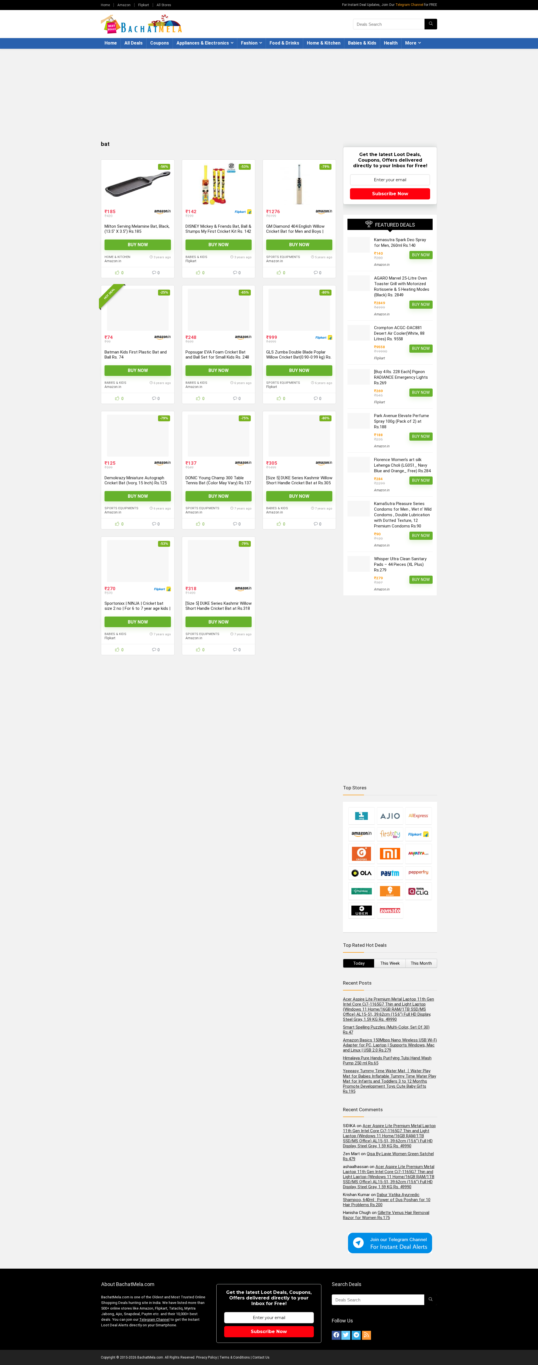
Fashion (249, 43)
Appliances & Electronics (203, 43)
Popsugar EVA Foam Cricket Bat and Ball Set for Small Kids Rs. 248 (217, 355)
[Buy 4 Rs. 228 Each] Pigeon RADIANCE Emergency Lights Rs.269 (401, 377)
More (410, 43)
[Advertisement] (269, 91)
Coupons (159, 43)
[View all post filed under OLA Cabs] (361, 873)
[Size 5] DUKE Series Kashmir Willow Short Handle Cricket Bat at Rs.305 (299, 480)
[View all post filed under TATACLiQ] (418, 891)
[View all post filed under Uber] (361, 910)
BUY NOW (138, 244)
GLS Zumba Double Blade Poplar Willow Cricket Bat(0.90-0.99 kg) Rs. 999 (298, 357)
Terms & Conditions (234, 1357)
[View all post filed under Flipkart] (418, 834)
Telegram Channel (409, 5)
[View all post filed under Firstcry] (390, 834)
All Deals (133, 43)
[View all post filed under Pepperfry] (418, 873)
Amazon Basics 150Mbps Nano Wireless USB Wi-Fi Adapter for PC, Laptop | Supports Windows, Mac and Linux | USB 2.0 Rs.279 (390, 1045)
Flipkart (143, 5)
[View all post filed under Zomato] (390, 910)
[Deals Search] (431, 24)
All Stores (164, 5)
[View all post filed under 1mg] (361, 815)
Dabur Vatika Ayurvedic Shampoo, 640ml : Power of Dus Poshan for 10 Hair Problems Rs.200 (386, 1199)
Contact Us (261, 1357)
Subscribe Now (390, 193)
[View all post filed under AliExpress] (418, 815)
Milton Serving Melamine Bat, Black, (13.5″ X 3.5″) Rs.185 (137, 229)
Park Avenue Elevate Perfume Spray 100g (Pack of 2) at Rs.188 (401, 421)
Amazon (124, 5)
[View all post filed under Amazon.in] (361, 834)
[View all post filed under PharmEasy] (361, 891)
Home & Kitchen (323, 43)
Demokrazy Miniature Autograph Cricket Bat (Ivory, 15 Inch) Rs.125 (136, 480)
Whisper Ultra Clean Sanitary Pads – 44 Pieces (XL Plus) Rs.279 (400, 564)
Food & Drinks (284, 43)
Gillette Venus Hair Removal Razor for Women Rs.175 (386, 1215)
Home (105, 5)
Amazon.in (113, 261)
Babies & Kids (362, 43)
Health (391, 43)
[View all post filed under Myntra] (418, 854)
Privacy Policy (206, 1357)
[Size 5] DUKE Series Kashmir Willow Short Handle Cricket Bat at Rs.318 (218, 606)
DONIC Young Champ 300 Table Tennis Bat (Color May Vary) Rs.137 (218, 480)
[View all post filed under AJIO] (390, 815)
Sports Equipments (283, 257)
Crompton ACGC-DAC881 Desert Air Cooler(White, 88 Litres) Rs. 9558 (399, 333)
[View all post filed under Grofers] (361, 854)
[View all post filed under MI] (390, 854)
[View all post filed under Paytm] (390, 873)
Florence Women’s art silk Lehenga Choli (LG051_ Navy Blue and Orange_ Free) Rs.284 (402, 465)
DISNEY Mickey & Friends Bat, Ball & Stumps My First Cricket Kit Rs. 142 (218, 229)
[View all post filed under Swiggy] (390, 891)
